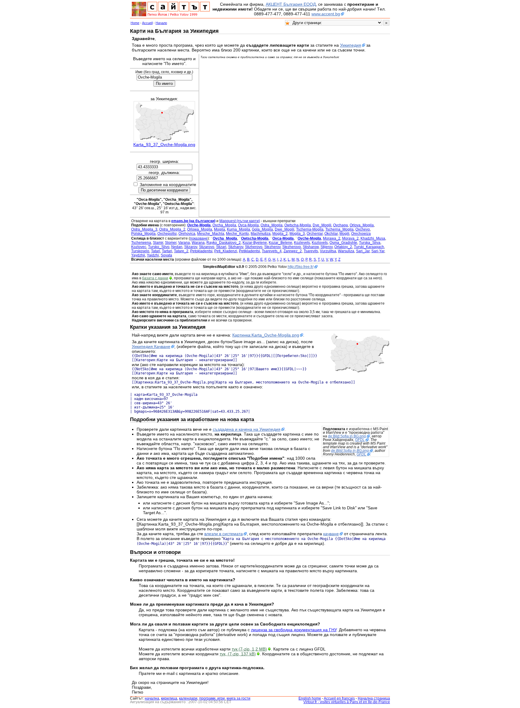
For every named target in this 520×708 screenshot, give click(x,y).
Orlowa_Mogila (199, 229)
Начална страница (374, 698)
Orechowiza (361, 233)
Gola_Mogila (262, 229)
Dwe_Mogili (284, 229)
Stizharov (235, 247)
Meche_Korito (237, 233)
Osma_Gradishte (343, 243)
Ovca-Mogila (248, 225)
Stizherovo (253, 247)
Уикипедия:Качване (151, 346)
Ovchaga (340, 225)
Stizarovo (206, 247)
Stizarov (190, 247)
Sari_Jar (363, 251)
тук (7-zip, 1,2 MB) (249, 649)
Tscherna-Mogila (309, 229)
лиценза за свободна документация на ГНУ (293, 629)
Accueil (147, 23)
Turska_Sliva (369, 243)
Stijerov (326, 247)
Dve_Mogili (322, 225)
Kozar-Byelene (255, 243)
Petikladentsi (249, 251)
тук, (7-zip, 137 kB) (238, 653)
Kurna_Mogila (238, 229)
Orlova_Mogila (362, 225)
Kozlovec (138, 247)
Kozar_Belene (280, 243)
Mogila (219, 229)
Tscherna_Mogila (339, 229)
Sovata (166, 255)
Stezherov (272, 247)
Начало (161, 23)
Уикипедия (350, 45)
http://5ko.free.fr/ (301, 267)
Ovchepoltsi (167, 233)
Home (135, 23)
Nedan (176, 247)
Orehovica (186, 233)
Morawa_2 (331, 238)
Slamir (158, 243)
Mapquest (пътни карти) (239, 221)
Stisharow (311, 247)
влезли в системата (223, 533)
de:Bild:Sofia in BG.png (347, 436)
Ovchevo (362, 229)
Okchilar (331, 233)
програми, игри (212, 698)
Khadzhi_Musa (373, 238)
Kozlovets (320, 243)
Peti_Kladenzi (225, 251)
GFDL (360, 440)
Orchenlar (315, 233)
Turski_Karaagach (369, 247)
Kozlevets (302, 243)
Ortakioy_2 (343, 247)
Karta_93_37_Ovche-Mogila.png (164, 144)
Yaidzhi (153, 255)
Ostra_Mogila (272, 225)
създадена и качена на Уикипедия (246, 429)
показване (199, 238)
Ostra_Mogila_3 (144, 229)
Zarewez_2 (292, 251)
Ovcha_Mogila (224, 225)
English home (310, 698)
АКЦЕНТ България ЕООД (291, 4)
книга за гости (238, 698)
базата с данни (155, 278)
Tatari (155, 251)
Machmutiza (261, 233)
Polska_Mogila (143, 233)
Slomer (170, 243)
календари (188, 698)
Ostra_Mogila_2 (172, 229)
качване (331, 533)
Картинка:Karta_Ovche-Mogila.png (265, 335)
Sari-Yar (377, 251)
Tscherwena (141, 243)
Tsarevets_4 (272, 251)
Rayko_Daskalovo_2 (223, 243)
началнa (152, 698)
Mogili (344, 233)
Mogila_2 (280, 233)
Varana (184, 243)
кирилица (169, 698)
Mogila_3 (297, 233)
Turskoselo (140, 251)
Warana (198, 243)
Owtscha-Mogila (297, 225)
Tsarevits (311, 251)
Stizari (221, 247)
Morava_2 (350, 238)
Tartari (167, 251)
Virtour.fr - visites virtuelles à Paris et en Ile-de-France (346, 702)
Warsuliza (346, 251)
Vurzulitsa (328, 251)
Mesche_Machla (210, 233)
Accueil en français (339, 698)
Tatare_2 (181, 251)
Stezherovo (291, 247)
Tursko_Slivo (158, 247)
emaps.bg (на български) (193, 221)
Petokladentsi (201, 251)
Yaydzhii (138, 255)
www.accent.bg (325, 13)
